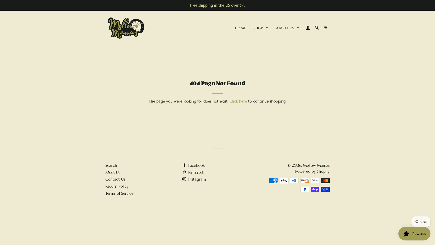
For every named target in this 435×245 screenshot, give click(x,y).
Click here (238, 101)
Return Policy (117, 186)
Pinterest (195, 172)
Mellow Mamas (316, 165)
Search (111, 165)
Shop (259, 28)
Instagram (196, 179)
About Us (285, 28)
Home (240, 28)
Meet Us (112, 172)
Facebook (196, 165)
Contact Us (115, 179)
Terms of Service (119, 193)
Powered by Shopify (312, 171)
